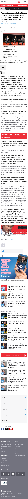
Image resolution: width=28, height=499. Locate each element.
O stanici (5, 398)
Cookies (3, 493)
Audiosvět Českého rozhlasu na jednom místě (12, 280)
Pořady (16, 9)
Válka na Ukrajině (6, 444)
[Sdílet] (4, 73)
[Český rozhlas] (5, 2)
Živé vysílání (5, 273)
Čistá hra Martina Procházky (8, 23)
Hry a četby (5, 260)
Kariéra (17, 451)
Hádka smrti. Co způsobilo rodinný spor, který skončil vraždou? (16, 323)
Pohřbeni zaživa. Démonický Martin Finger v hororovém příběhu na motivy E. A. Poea (17, 330)
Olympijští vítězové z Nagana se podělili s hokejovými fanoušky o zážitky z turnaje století (13, 135)
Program (10, 9)
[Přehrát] (3, 67)
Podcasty (4, 463)
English (3, 495)
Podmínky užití (18, 493)
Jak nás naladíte (19, 444)
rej (12, 239)
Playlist (4, 420)
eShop (3, 451)
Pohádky (4, 266)
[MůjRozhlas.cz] (3, 31)
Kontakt (17, 453)
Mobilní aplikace (5, 465)
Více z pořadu (6, 360)
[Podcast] (1, 73)
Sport (3, 9)
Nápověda (17, 446)
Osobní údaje (10, 493)
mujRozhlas (4, 256)
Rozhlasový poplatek (20, 455)
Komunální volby (6, 446)
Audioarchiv (4, 460)
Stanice (3, 449)
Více (23, 9)
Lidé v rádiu (18, 449)
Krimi (3, 263)
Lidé (3, 403)
